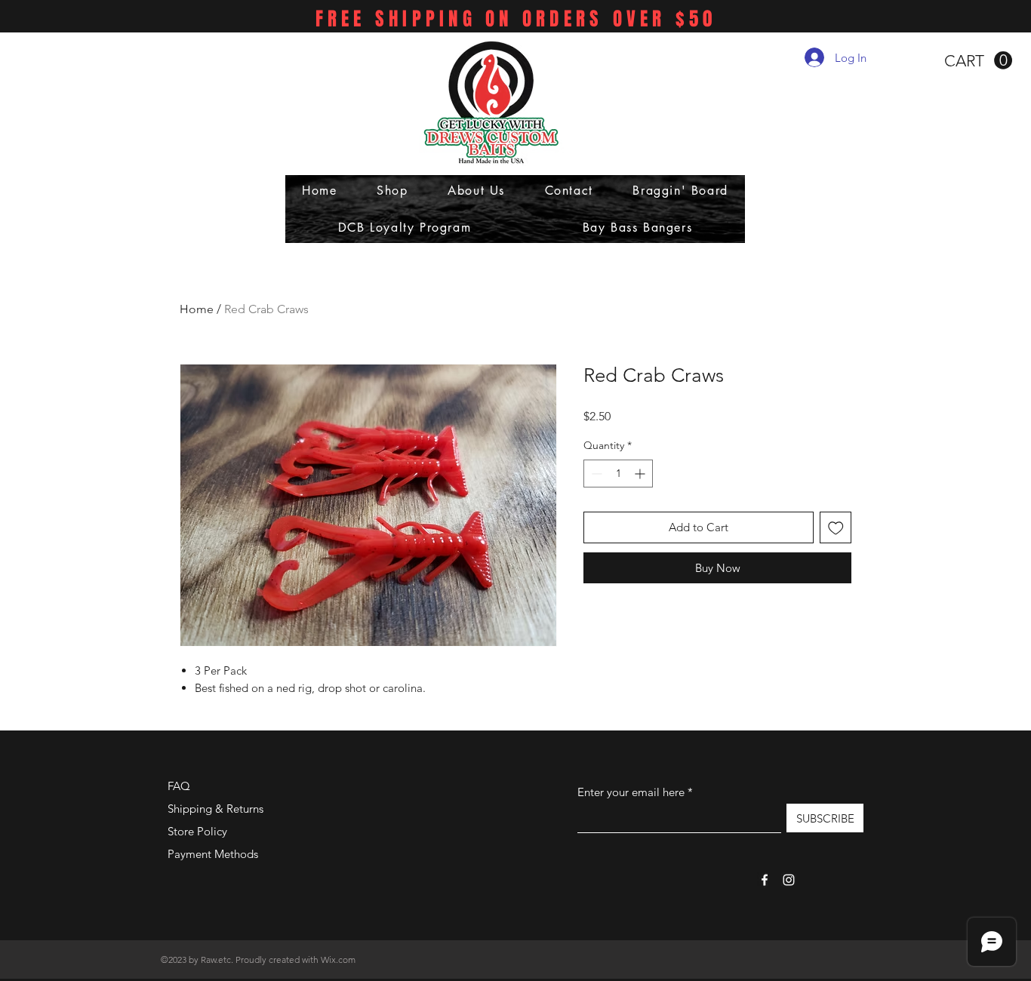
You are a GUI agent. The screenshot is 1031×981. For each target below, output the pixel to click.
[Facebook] (764, 879)
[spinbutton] (618, 473)
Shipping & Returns (215, 808)
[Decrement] (595, 473)
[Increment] (641, 473)
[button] (978, 60)
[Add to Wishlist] (836, 528)
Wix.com (338, 959)
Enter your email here (631, 792)
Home (197, 309)
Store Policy (197, 831)
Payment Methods (214, 854)
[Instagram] (788, 879)
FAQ (179, 786)
